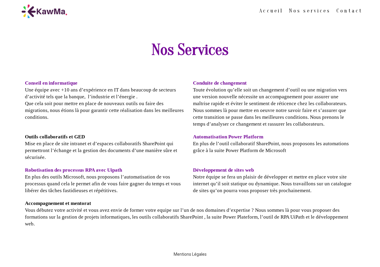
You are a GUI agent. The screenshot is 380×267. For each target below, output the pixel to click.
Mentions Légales (190, 254)
